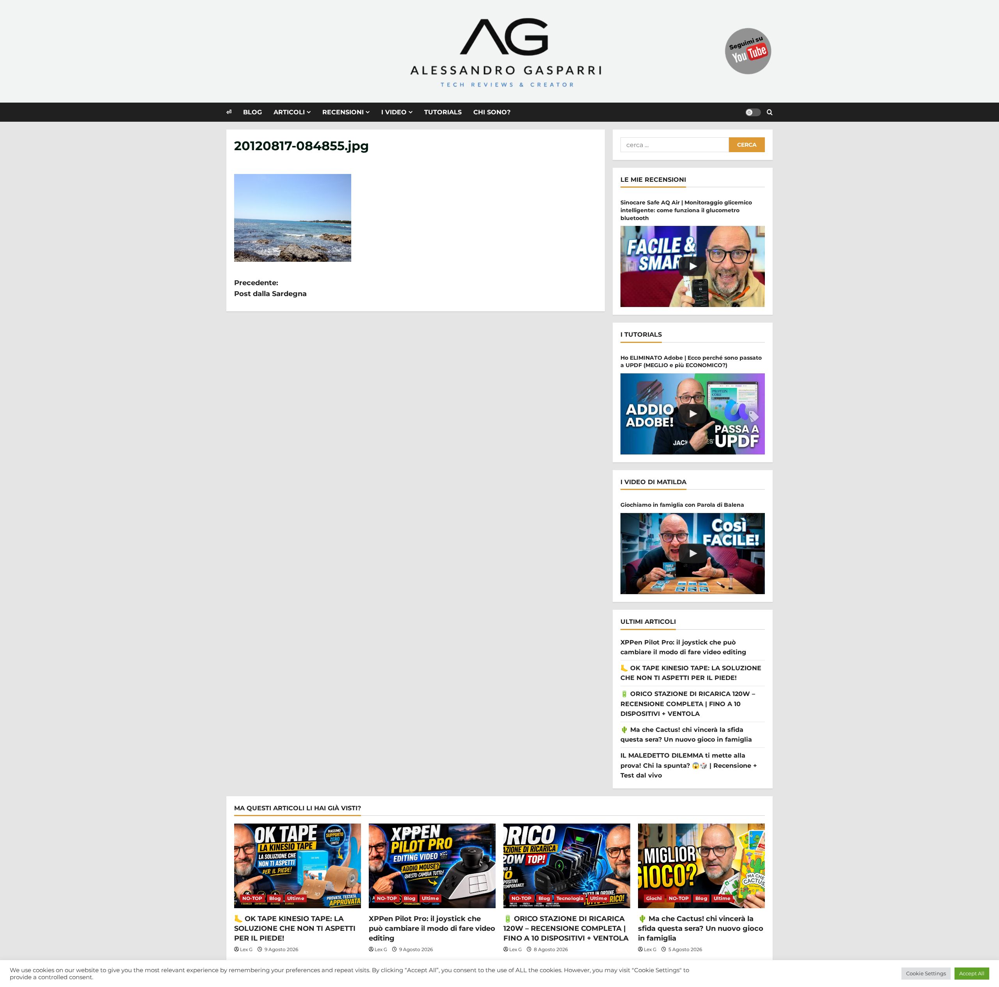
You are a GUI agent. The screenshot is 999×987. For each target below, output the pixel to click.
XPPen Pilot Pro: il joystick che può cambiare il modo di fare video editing (432, 928)
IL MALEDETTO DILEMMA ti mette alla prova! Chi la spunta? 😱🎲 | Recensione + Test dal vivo (688, 765)
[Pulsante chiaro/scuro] (753, 112)
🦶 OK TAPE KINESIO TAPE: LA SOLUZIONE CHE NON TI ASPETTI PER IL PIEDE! (295, 928)
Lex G (246, 949)
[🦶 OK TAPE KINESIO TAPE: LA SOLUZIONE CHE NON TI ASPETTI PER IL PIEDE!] (297, 866)
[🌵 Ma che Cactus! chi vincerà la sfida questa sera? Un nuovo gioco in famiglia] (701, 866)
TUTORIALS (443, 112)
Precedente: (270, 288)
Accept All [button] (972, 973)
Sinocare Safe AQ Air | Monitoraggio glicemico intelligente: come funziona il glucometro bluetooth (686, 210)
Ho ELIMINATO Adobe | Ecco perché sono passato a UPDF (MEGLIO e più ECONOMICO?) (691, 361)
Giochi (654, 898)
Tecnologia (569, 898)
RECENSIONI (343, 112)
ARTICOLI (289, 112)
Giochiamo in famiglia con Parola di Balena (682, 504)
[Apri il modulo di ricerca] (770, 112)
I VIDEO (394, 112)
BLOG (252, 112)
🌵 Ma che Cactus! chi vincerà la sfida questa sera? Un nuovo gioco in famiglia (700, 928)
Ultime (295, 898)
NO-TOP (252, 898)
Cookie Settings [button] (926, 973)
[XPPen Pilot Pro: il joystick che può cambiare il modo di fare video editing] (432, 866)
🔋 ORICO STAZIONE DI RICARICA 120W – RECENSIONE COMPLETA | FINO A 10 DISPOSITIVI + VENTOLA (687, 703)
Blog (275, 898)
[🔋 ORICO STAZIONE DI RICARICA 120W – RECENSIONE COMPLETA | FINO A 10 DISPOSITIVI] (566, 866)
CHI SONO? (491, 112)
